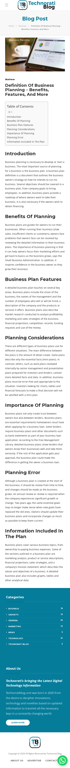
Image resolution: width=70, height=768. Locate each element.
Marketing (35, 626)
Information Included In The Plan (26, 141)
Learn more (18, 722)
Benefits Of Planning (18, 120)
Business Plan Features (20, 125)
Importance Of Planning (20, 133)
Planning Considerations (21, 129)
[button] (62, 760)
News (35, 632)
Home (11, 26)
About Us (17, 760)
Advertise (34, 760)
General (35, 620)
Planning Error (15, 137)
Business (22, 26)
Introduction (14, 116)
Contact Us (53, 760)
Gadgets (35, 614)
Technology (35, 638)
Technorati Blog (35, 644)
